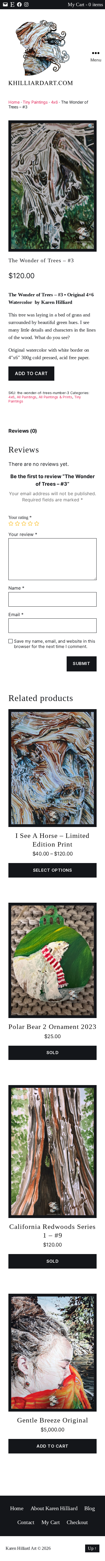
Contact (25, 1522)
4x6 (54, 102)
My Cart (50, 1522)
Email (16, 614)
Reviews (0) (22, 431)
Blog (89, 1508)
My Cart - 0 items (85, 4)
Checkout (77, 1522)
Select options (52, 870)
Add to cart (31, 373)
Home (14, 102)
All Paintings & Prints (55, 397)
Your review (22, 534)
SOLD (52, 1052)
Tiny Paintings (35, 102)
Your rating (20, 517)
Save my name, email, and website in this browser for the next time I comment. (54, 644)
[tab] (22, 431)
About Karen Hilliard (54, 1508)
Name (16, 588)
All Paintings (27, 397)
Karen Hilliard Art (21, 1548)
